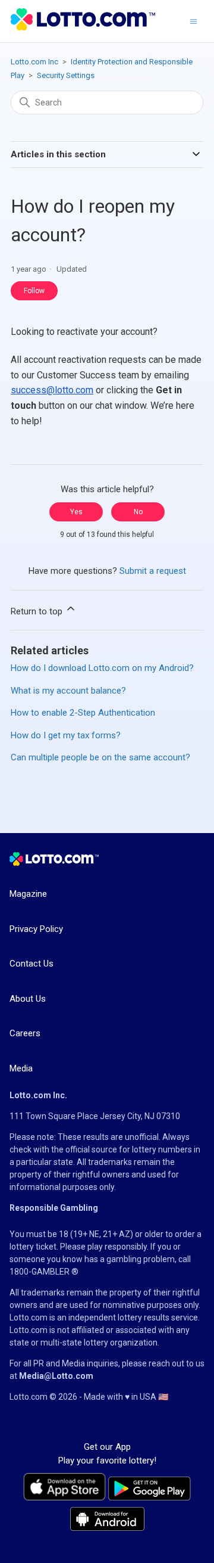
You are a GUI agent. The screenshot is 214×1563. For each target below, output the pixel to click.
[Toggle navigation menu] (193, 21)
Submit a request (152, 570)
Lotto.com (29, 1317)
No (138, 512)
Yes (76, 512)
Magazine (28, 893)
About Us (28, 998)
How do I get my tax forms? (66, 735)
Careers (25, 1033)
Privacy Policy (36, 929)
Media (21, 1068)
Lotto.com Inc (34, 61)
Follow (34, 291)
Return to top (38, 611)
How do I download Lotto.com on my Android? (102, 668)
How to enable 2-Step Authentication (83, 712)
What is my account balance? (68, 690)
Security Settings (66, 75)
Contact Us (32, 963)
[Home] (83, 27)
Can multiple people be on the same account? (100, 757)
